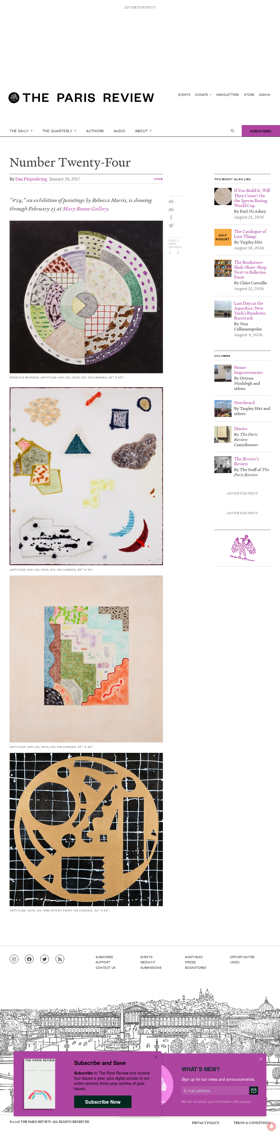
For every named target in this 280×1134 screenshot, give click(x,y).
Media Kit (148, 962)
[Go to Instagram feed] (14, 959)
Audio (120, 130)
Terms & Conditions (252, 1122)
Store (249, 94)
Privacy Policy (205, 1122)
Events (184, 94)
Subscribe (261, 131)
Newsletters (227, 94)
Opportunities (242, 956)
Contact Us (106, 967)
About (142, 130)
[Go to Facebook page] (29, 959)
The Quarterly (58, 130)
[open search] (232, 131)
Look (158, 178)
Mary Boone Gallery (85, 208)
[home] (81, 100)
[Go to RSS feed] (60, 959)
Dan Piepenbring (31, 179)
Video (234, 962)
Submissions (151, 967)
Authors (95, 130)
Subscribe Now (103, 1101)
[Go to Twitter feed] (44, 959)
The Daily (20, 130)
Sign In (264, 94)
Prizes (190, 962)
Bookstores (195, 967)
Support (103, 962)
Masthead (194, 956)
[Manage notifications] (267, 1122)
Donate (202, 94)
